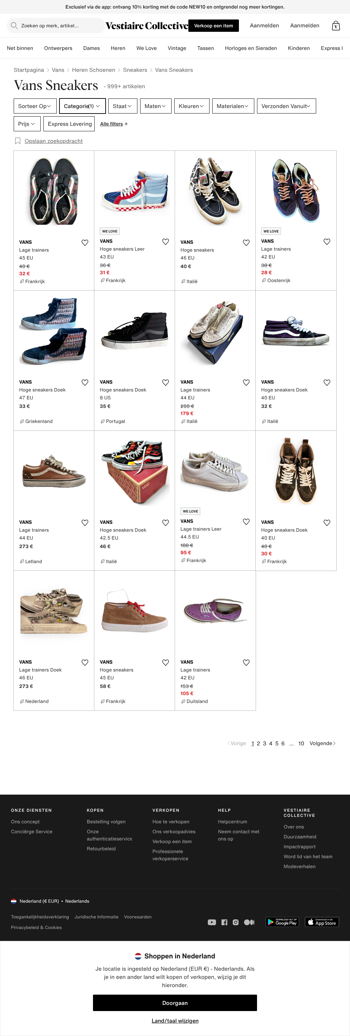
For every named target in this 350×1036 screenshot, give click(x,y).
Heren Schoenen (93, 70)
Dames (91, 48)
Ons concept (25, 821)
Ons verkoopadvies (174, 831)
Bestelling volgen (106, 821)
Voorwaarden (138, 917)
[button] (336, 25)
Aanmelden (264, 25)
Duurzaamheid (300, 836)
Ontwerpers (58, 48)
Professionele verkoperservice (170, 855)
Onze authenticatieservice (110, 835)
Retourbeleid (101, 848)
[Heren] (131, 48)
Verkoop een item (213, 25)
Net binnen (20, 48)
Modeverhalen (299, 866)
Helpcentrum (232, 821)
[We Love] (162, 48)
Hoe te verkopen (170, 821)
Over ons (294, 827)
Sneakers (135, 70)
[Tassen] (219, 48)
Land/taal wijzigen (175, 1021)
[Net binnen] (38, 48)
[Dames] (105, 48)
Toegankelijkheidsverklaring (40, 917)
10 (301, 743)
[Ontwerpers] (78, 48)
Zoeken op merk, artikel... (50, 25)
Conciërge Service (31, 831)
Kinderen (299, 48)
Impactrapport (299, 846)
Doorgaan (175, 1003)
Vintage (177, 48)
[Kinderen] (315, 48)
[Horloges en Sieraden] (282, 48)
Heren (118, 48)
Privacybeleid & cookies (36, 927)
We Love (146, 48)
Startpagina (29, 70)
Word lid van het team (308, 856)
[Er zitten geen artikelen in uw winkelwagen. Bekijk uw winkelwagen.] (336, 25)
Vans (58, 70)
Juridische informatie (97, 917)
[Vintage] (191, 48)
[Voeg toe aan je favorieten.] (85, 243)
